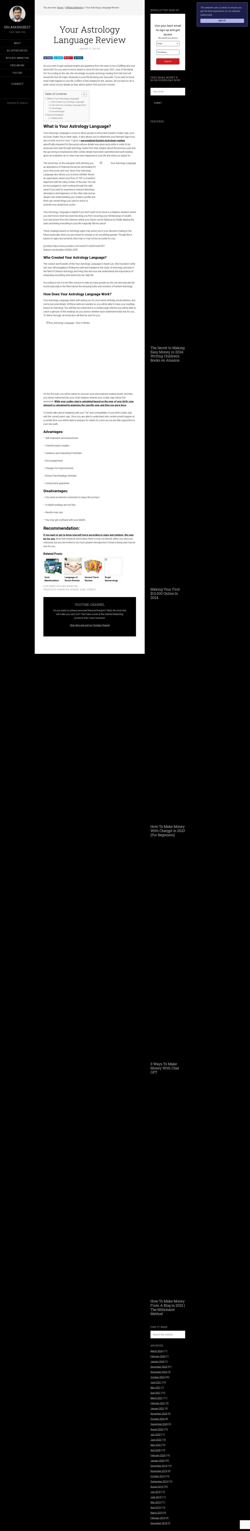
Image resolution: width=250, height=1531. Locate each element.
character (63, 589)
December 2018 (158, 1523)
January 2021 (157, 1408)
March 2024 (156, 1351)
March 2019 (156, 1512)
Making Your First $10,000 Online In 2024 (165, 593)
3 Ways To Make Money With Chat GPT (164, 1068)
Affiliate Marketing (67, 586)
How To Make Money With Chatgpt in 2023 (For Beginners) (167, 830)
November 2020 (158, 1413)
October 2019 (157, 1476)
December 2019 (158, 1466)
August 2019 (156, 1486)
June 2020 (155, 1439)
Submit (158, 103)
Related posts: (57, 118)
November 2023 (158, 1372)
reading (74, 589)
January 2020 (157, 1460)
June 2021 (155, 1382)
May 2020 (155, 1445)
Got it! (222, 21)
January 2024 (157, 1361)
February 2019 (157, 1518)
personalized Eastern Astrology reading (103, 140)
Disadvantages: (58, 111)
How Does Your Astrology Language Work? (69, 105)
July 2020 (155, 1434)
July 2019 (155, 1492)
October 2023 (157, 1377)
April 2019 (155, 1507)
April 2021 (155, 1393)
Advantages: (57, 108)
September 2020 (159, 1424)
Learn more (206, 14)
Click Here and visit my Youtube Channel (90, 625)
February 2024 (157, 1356)
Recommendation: (55, 115)
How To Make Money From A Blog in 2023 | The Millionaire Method (167, 1307)
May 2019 (155, 1502)
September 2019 (159, 1481)
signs (83, 589)
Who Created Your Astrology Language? (68, 102)
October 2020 (157, 1419)
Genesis (24, 103)
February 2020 (157, 1455)
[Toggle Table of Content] (83, 94)
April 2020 (155, 1450)
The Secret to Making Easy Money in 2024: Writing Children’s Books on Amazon (167, 354)
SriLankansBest (17, 27)
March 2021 (156, 1398)
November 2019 (158, 1471)
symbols (91, 589)
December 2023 (158, 1366)
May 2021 (155, 1387)
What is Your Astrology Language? (63, 98)
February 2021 (157, 1403)
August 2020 (156, 1429)
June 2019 (155, 1497)
